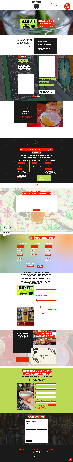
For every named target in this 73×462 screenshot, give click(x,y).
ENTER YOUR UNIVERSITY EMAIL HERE (42, 295)
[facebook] (34, 456)
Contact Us (6, 234)
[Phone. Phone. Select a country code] (37, 301)
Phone (37, 299)
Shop (4, 235)
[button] (56, 5)
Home (4, 224)
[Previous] (2, 78)
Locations (5, 225)
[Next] (70, 78)
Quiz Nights (6, 229)
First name (37, 382)
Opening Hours (7, 227)
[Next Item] (54, 202)
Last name (38, 291)
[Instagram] (36, 456)
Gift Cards (6, 232)
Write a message (28, 434)
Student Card (6, 230)
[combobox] (46, 307)
